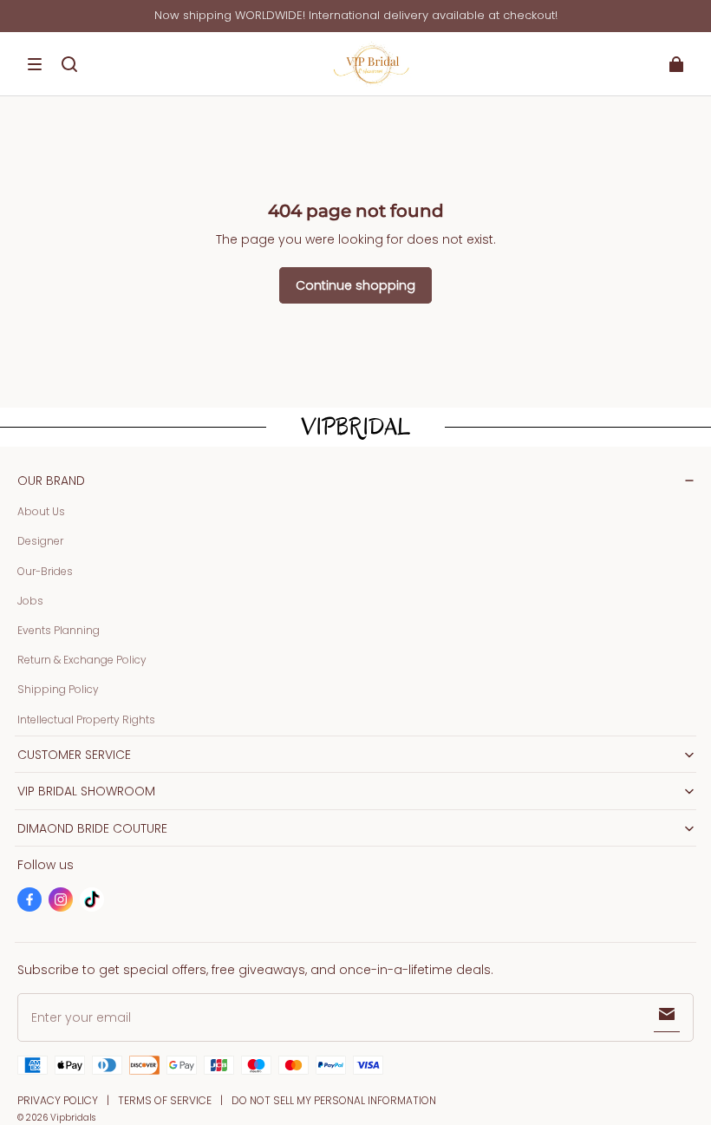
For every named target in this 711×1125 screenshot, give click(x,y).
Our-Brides (45, 571)
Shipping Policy (58, 689)
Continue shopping (355, 285)
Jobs (30, 600)
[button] (34, 64)
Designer (40, 540)
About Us (41, 511)
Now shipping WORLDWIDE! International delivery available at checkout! (356, 15)
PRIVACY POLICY (57, 1100)
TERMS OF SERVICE (165, 1100)
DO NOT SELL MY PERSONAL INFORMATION (334, 1100)
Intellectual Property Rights (86, 719)
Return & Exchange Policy (82, 659)
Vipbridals (72, 1117)
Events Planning (58, 630)
